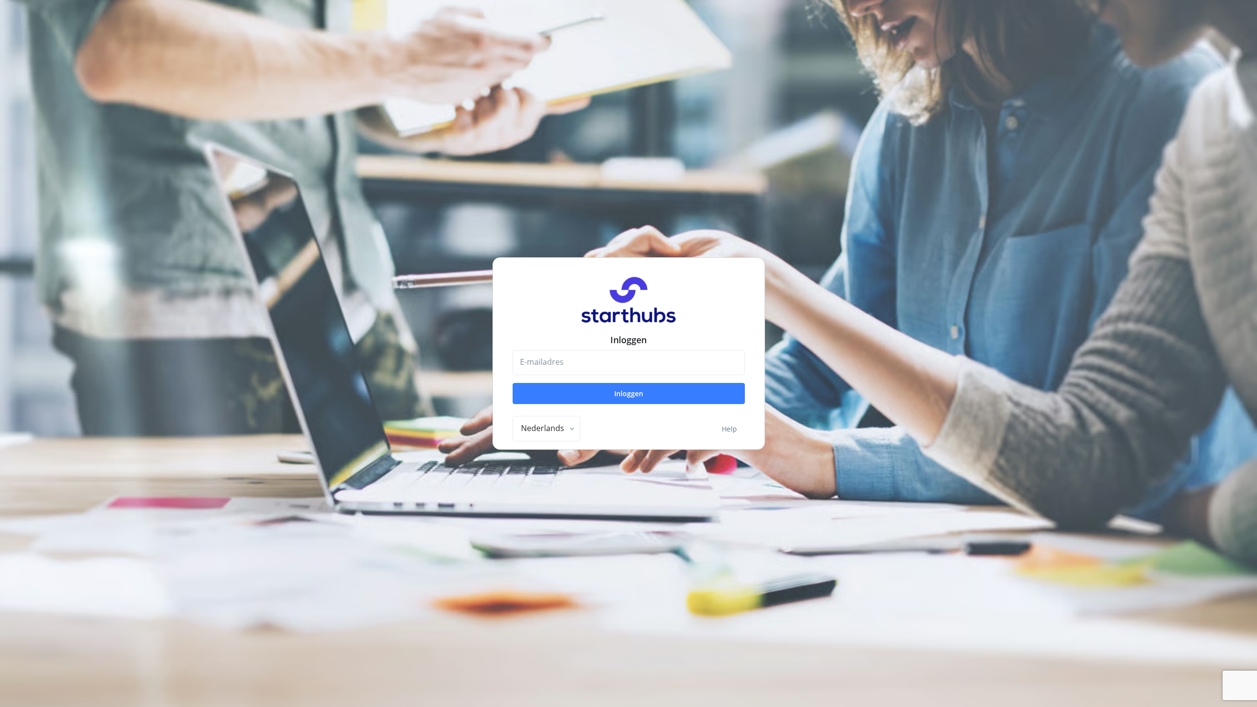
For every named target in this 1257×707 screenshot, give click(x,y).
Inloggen (628, 393)
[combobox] (546, 428)
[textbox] (542, 428)
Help (729, 429)
